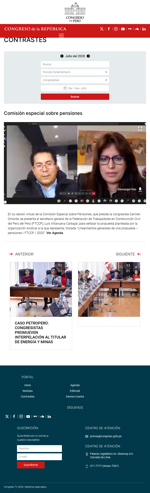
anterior (24, 254)
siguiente (126, 254)
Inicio (27, 385)
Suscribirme (31, 464)
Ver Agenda (54, 233)
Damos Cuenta (75, 396)
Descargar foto (127, 189)
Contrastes (27, 396)
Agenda (75, 385)
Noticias (28, 390)
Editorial (75, 390)
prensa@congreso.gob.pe (105, 436)
